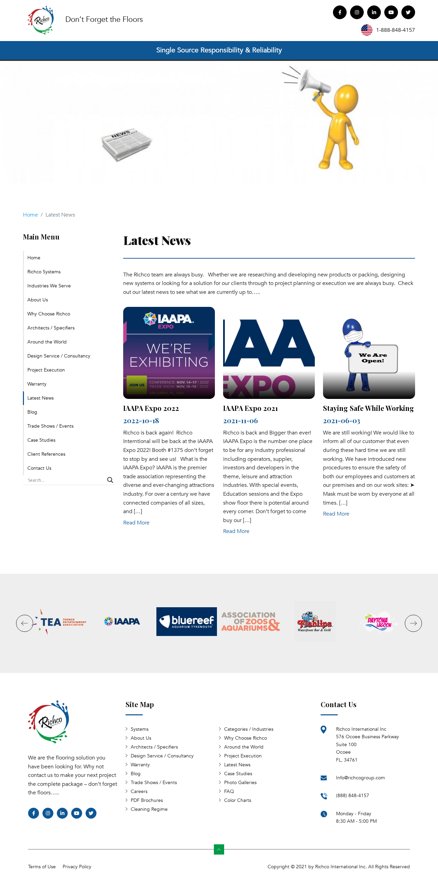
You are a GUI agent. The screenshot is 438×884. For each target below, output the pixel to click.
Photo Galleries (240, 782)
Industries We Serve (49, 286)
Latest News (40, 398)
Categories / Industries (248, 729)
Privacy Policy (77, 866)
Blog (32, 412)
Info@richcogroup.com (360, 778)
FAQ (229, 791)
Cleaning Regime (149, 809)
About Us (37, 300)
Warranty (37, 384)
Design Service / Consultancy (58, 356)
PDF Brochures (147, 800)
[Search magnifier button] (110, 480)
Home (30, 215)
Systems (140, 729)
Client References (46, 454)
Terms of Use (42, 866)
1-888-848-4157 (395, 30)
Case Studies (41, 440)
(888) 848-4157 (352, 795)
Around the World (47, 342)
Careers (139, 791)
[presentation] (24, 623)
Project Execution (46, 370)
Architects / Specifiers (51, 328)
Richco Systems (44, 272)
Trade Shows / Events (50, 426)
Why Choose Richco (48, 314)
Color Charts (237, 800)
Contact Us (39, 468)
